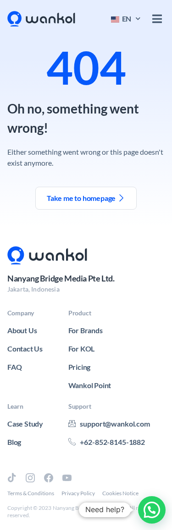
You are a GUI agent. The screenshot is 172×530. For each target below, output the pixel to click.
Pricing (79, 366)
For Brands (85, 330)
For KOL (81, 348)
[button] (157, 19)
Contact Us (25, 348)
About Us (22, 330)
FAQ (14, 366)
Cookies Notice (120, 493)
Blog (14, 442)
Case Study (25, 423)
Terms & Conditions (30, 493)
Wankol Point (89, 385)
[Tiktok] (12, 477)
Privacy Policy (78, 493)
